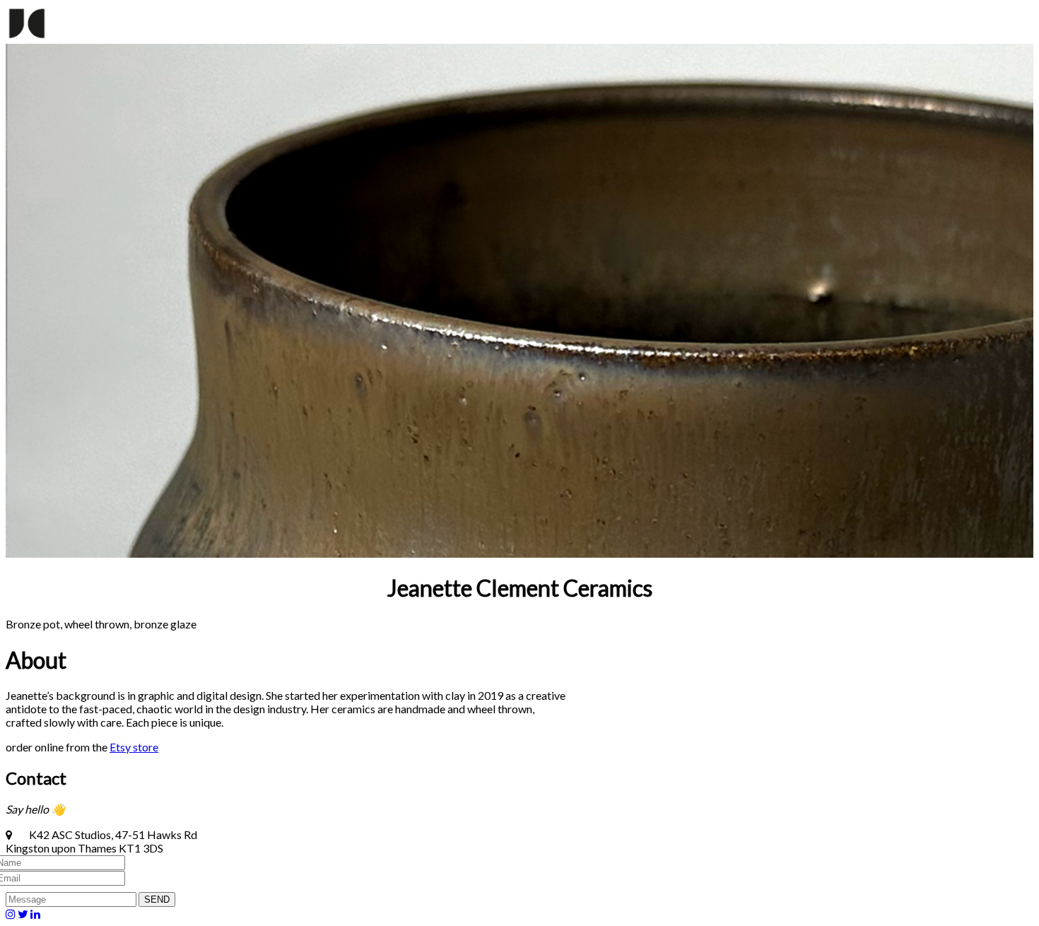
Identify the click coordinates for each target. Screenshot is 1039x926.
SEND (157, 899)
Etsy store (134, 747)
